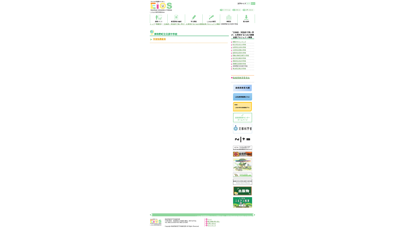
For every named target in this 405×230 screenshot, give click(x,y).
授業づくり (158, 21)
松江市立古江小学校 (239, 44)
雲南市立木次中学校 (239, 61)
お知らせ (237, 10)
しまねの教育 (211, 21)
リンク (210, 219)
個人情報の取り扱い (214, 221)
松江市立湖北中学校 (239, 58)
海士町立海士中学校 (239, 68)
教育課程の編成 (176, 21)
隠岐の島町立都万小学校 (241, 55)
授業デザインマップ (239, 42)
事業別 (229, 21)
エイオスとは (226, 10)
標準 (248, 3)
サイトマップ (212, 225)
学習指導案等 (159, 39)
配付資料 (246, 21)
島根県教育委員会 (241, 78)
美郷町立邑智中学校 (239, 63)
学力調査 (194, 21)
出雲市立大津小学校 (239, 47)
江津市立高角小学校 (239, 50)
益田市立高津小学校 (239, 53)
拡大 (253, 3)
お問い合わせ (249, 10)
